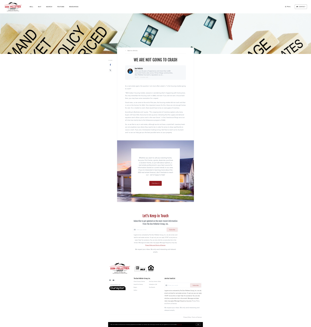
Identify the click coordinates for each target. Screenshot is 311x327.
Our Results (152, 287)
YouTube (60, 6)
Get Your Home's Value (155, 281)
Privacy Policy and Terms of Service (155, 245)
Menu (289, 6)
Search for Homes (138, 284)
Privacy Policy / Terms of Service (192, 317)
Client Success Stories (139, 281)
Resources (73, 6)
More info (179, 324)
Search (49, 6)
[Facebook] (110, 280)
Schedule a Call (153, 284)
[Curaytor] (117, 290)
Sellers (135, 290)
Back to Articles (133, 51)
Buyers (135, 287)
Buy (39, 6)
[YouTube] (113, 280)
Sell (31, 6)
